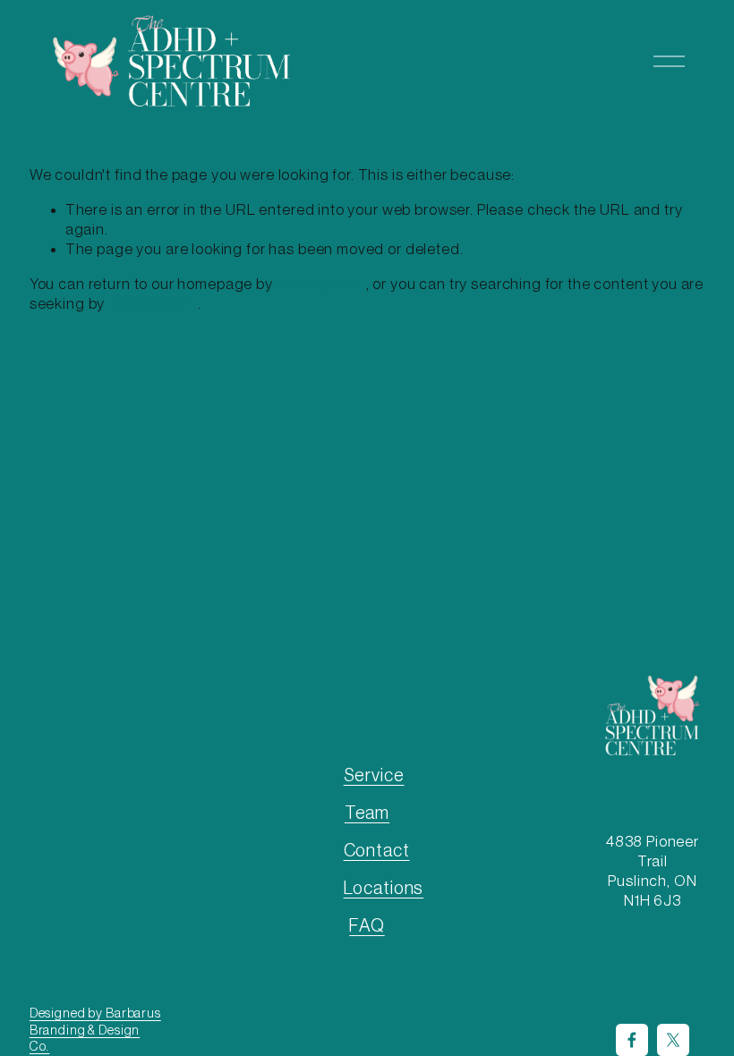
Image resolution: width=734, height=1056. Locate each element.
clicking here (321, 284)
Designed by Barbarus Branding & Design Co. (95, 1030)
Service (374, 776)
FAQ (367, 926)
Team (367, 813)
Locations (384, 889)
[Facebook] (632, 1040)
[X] (673, 1040)
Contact (377, 851)
